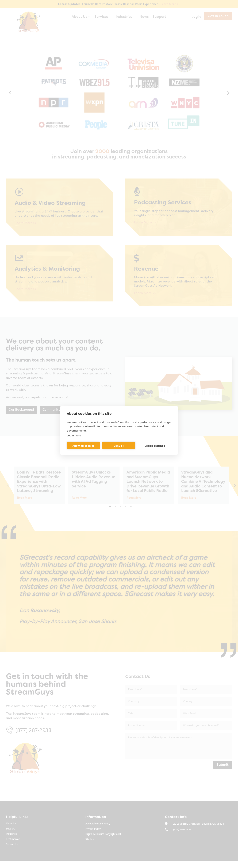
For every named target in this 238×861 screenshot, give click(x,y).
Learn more (74, 435)
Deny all (118, 445)
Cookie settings (154, 445)
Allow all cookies (83, 445)
